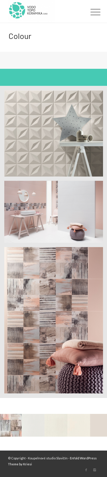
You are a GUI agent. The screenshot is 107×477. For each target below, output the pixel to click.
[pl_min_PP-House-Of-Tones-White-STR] (61, 445)
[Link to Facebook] (86, 470)
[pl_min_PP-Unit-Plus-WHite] (83, 445)
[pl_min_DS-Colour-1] (15, 445)
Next (94, 424)
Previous (12, 424)
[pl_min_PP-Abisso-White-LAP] (38, 445)
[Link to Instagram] (94, 470)
